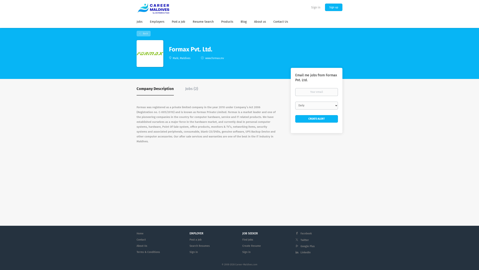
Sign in (315, 7)
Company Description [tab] (155, 88)
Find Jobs (247, 239)
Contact (141, 239)
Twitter (304, 240)
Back (145, 33)
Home (140, 233)
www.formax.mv (214, 58)
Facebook (306, 233)
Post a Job (196, 239)
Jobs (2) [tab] (191, 88)
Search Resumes (200, 246)
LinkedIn (305, 252)
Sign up (333, 7)
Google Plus (307, 246)
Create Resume (251, 246)
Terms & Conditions (148, 252)
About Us (142, 246)
